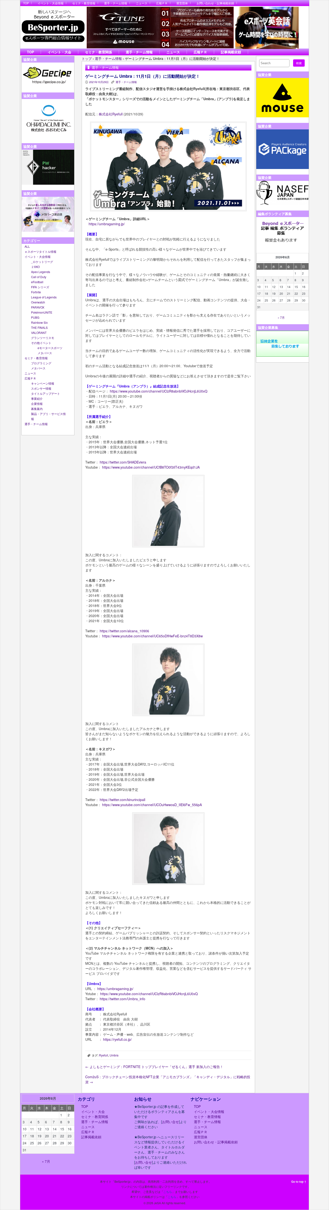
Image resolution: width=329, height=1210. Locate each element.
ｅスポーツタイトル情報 (40, 251)
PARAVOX (37, 307)
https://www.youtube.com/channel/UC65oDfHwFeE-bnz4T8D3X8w (152, 635)
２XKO (35, 267)
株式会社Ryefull (111, 114)
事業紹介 (37, 398)
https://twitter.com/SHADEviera (123, 462)
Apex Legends (40, 272)
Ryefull (103, 1055)
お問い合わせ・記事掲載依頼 (215, 3)
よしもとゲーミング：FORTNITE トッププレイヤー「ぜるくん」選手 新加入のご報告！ (154, 1066)
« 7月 (281, 317)
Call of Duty (38, 277)
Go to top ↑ (298, 1181)
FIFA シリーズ (40, 287)
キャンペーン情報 (42, 383)
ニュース (141, 3)
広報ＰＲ (162, 3)
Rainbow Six (39, 322)
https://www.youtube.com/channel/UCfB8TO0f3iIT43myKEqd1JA (151, 467)
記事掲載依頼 (231, 52)
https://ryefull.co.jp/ (117, 1039)
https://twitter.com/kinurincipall (122, 799)
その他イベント (41, 343)
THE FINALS (39, 327)
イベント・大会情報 (51, 3)
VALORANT (38, 333)
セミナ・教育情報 (83, 3)
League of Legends (44, 297)
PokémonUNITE (41, 312)
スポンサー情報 (41, 388)
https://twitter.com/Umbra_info (122, 998)
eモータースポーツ (50, 348)
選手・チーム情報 (115, 3)
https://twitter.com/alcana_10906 (124, 630)
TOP (26, 3)
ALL (27, 246)
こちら (167, 1191)
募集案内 (37, 409)
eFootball (37, 282)
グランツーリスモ (42, 338)
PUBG (35, 317)
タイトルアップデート (45, 393)
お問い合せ (170, 1121)
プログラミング (41, 363)
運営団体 (182, 3)
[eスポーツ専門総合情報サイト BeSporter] (53, 27)
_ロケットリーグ (42, 262)
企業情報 (37, 403)
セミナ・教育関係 (98, 52)
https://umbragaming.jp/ (107, 223)
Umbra (114, 1055)
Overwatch (38, 302)
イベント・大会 (59, 52)
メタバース (45, 353)
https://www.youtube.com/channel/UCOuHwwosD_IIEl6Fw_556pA (152, 804)
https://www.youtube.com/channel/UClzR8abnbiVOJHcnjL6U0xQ (158, 391)
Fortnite (36, 292)
